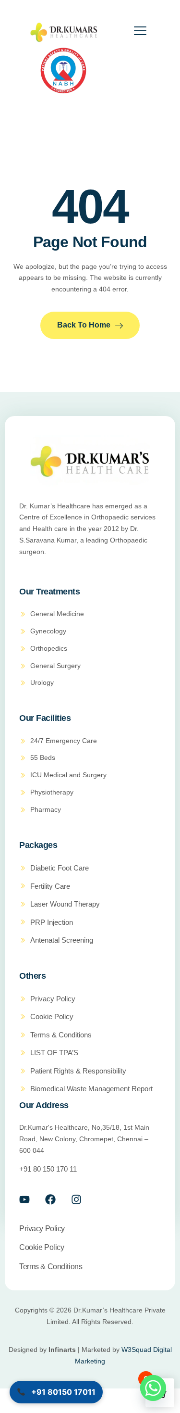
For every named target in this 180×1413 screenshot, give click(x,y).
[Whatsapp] (153, 1388)
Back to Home (83, 325)
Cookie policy (41, 1247)
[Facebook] (50, 1199)
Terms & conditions (50, 1266)
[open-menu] (133, 32)
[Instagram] (76, 1199)
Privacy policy (42, 1228)
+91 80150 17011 (62, 1392)
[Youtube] (24, 1199)
